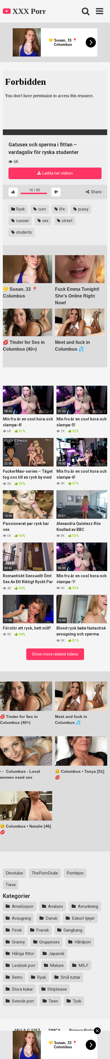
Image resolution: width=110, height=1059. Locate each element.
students (23, 232)
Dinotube (14, 873)
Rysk (20, 209)
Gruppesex (49, 942)
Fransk (42, 930)
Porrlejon (75, 873)
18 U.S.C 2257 (27, 1030)
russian (22, 220)
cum (41, 209)
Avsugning (21, 918)
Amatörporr (23, 906)
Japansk (56, 953)
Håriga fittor (23, 953)
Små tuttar (70, 977)
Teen (53, 1001)
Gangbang (72, 930)
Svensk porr (23, 1001)
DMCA (54, 1030)
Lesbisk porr (24, 965)
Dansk (51, 918)
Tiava (11, 884)
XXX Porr (28, 11)
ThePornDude (45, 873)
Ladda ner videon (57, 173)
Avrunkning (88, 906)
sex (45, 220)
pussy (83, 209)
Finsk (17, 930)
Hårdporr (82, 942)
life (61, 209)
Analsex (55, 906)
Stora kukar (22, 989)
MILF (83, 965)
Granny (18, 942)
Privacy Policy (82, 1030)
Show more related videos (55, 654)
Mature (57, 965)
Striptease (57, 989)
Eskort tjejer (83, 918)
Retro (17, 977)
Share (96, 192)
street (66, 220)
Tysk (77, 1001)
